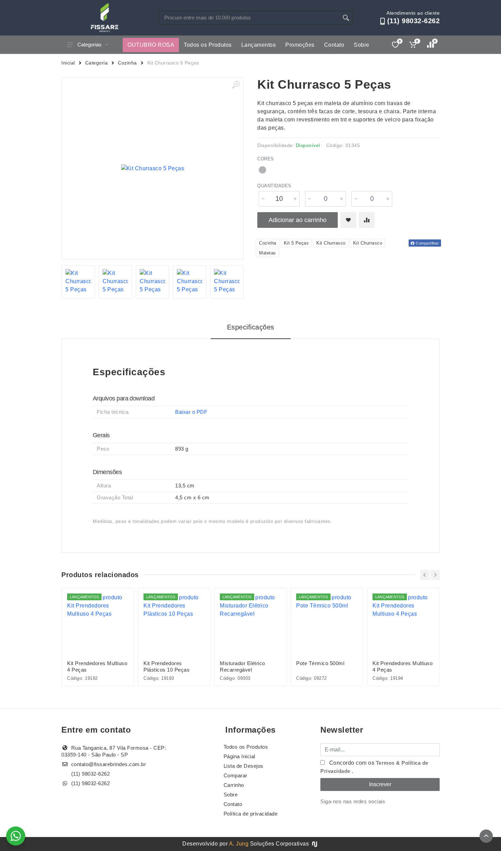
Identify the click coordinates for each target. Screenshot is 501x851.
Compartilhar (427, 243)
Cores (265, 158)
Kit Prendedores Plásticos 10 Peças (166, 666)
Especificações (250, 327)
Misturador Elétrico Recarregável (242, 666)
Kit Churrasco (331, 243)
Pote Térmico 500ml (320, 663)
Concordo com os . (374, 767)
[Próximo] (435, 575)
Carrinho (234, 785)
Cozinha (127, 62)
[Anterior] (424, 575)
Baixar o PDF (191, 412)
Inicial (68, 62)
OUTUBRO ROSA (150, 45)
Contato (334, 45)
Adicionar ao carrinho (298, 220)
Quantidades (274, 185)
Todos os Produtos (208, 45)
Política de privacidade (251, 814)
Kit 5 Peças (296, 243)
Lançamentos (258, 45)
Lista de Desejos (243, 766)
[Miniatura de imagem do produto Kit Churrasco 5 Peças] (78, 282)
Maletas (267, 252)
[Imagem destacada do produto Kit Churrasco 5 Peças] (152, 168)
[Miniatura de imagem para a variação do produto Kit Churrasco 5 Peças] (227, 282)
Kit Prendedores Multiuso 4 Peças (97, 666)
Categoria (96, 62)
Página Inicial (239, 756)
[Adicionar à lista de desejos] (348, 220)
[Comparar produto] (367, 220)
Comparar (235, 775)
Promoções (300, 45)
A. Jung (239, 844)
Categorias (89, 44)
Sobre (361, 45)
